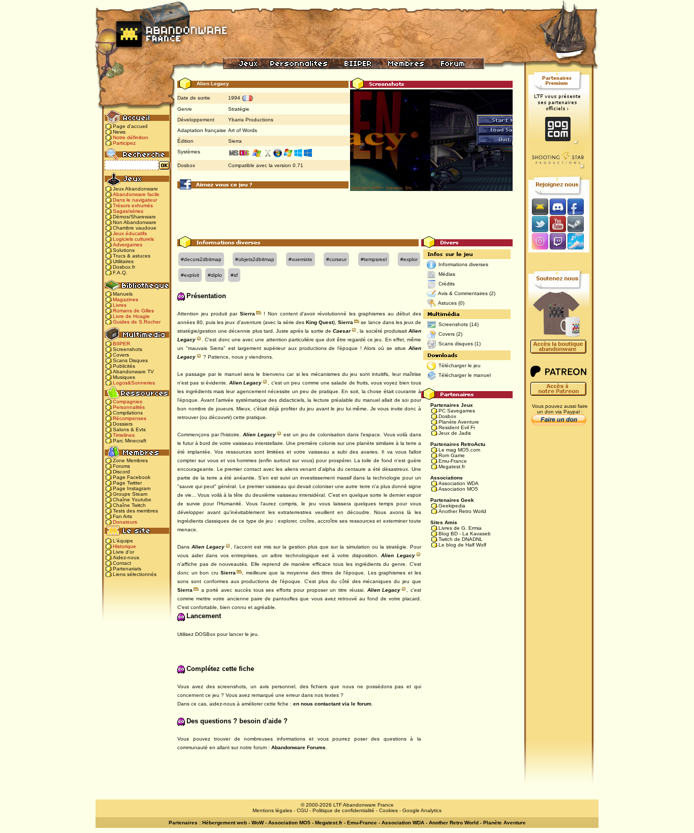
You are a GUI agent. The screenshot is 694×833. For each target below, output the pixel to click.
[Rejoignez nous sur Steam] (578, 224)
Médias (446, 274)
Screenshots (127, 349)
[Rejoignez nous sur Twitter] (538, 224)
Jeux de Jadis (454, 433)
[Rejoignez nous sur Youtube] (557, 224)
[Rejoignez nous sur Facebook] (578, 206)
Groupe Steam (130, 494)
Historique (124, 546)
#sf (234, 275)
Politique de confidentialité (343, 810)
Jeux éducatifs (130, 233)
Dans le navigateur (135, 200)
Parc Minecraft (129, 440)
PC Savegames (456, 410)
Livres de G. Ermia (460, 528)
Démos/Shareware (134, 216)
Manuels (123, 294)
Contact (122, 563)
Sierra (235, 141)
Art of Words (242, 130)
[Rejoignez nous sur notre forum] (538, 206)
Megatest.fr (451, 466)
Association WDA (458, 483)
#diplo (215, 275)
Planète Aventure (458, 422)
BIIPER (121, 343)
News (119, 132)
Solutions (124, 250)
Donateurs (125, 522)
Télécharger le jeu (459, 365)
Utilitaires (123, 261)
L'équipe (123, 540)
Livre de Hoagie (131, 316)
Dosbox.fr (124, 267)
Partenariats (127, 568)
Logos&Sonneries (134, 383)
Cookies (388, 810)
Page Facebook (131, 477)
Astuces (447, 303)
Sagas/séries (128, 211)
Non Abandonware (134, 222)
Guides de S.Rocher (137, 322)
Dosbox (447, 416)
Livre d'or (123, 552)
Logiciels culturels (133, 239)
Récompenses (129, 418)
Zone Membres (130, 460)
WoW (257, 822)
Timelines (124, 435)
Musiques (124, 377)
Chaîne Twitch (129, 505)
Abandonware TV (133, 371)
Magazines (125, 299)
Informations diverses (463, 264)
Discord (121, 471)
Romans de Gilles (133, 310)
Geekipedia (451, 505)
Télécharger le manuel (464, 375)
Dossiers (123, 424)
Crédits (446, 283)
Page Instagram (131, 488)
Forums (121, 466)
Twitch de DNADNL (460, 539)
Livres (120, 305)
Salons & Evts (129, 429)
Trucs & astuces (131, 256)
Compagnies (127, 401)
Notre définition (130, 137)
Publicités (124, 366)
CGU (302, 810)
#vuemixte (300, 259)
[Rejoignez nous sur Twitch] (557, 242)
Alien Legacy (245, 383)
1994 (234, 98)
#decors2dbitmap (201, 259)
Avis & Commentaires (463, 293)
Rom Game (451, 455)
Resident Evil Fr (456, 427)
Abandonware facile (136, 194)
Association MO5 (458, 489)
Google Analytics (421, 810)
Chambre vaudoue (134, 228)
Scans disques (455, 343)
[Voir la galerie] (431, 140)
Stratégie (238, 109)
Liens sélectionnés (134, 574)
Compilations (128, 412)
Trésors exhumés (133, 205)
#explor (409, 259)
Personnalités (129, 407)
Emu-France (452, 461)
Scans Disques (130, 360)
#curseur (336, 259)
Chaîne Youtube (132, 499)
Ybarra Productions (250, 119)
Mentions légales (272, 810)
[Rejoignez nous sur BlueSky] (578, 242)
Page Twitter (127, 483)
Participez (124, 143)
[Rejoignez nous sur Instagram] (538, 242)
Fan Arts (122, 516)
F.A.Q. (120, 272)
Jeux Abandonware (135, 188)
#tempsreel (374, 259)
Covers (121, 355)
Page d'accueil (130, 126)
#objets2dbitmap (254, 259)
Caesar (342, 331)
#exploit (190, 275)
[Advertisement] (345, 213)
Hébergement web (224, 822)
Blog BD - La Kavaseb (464, 533)
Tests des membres (135, 511)
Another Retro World (462, 511)
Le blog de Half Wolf (462, 545)
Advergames (127, 244)
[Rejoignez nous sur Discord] (557, 206)
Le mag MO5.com (459, 450)
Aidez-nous (126, 557)
